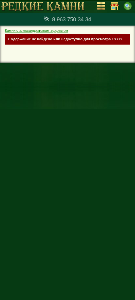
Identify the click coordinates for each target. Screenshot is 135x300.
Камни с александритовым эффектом (36, 30)
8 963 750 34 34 (71, 19)
